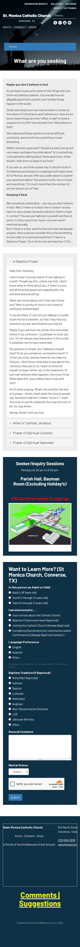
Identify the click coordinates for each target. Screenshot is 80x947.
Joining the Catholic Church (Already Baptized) (40, 625)
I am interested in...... (24, 610)
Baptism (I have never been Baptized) (35, 620)
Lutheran (17, 693)
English (16, 647)
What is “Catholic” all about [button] (32, 423)
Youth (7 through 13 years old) (30, 597)
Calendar (71, 4)
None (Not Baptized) (25, 678)
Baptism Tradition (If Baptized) (30, 672)
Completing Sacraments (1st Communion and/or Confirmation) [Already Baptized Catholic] (41, 633)
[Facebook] (55, 22)
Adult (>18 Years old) (24, 592)
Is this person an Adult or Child (30, 587)
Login (60, 922)
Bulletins (56, 4)
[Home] (27, 17)
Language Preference (25, 642)
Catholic (17, 683)
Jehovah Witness (23, 719)
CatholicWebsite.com (43, 922)
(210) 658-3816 (66, 840)
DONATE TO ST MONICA (65, 8)
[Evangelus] (60, 22)
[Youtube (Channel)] (65, 22)
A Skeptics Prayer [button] (25, 261)
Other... (16, 657)
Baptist (17, 688)
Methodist (18, 698)
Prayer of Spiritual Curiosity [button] (32, 433)
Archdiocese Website (36, 4)
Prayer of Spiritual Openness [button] (33, 442)
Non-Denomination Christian (30, 709)
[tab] (40, 261)
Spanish (17, 652)
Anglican (17, 704)
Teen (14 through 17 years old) (30, 603)
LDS (14, 714)
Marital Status (19, 765)
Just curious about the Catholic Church (36, 615)
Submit (15, 797)
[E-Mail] (69, 22)
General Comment (21, 731)
